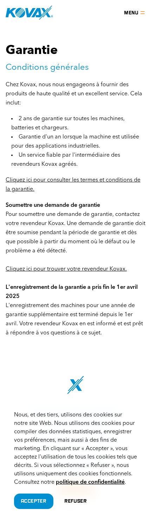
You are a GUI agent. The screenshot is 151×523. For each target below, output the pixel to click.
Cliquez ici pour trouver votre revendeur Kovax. (66, 269)
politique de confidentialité (90, 482)
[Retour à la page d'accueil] (29, 12)
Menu (131, 12)
